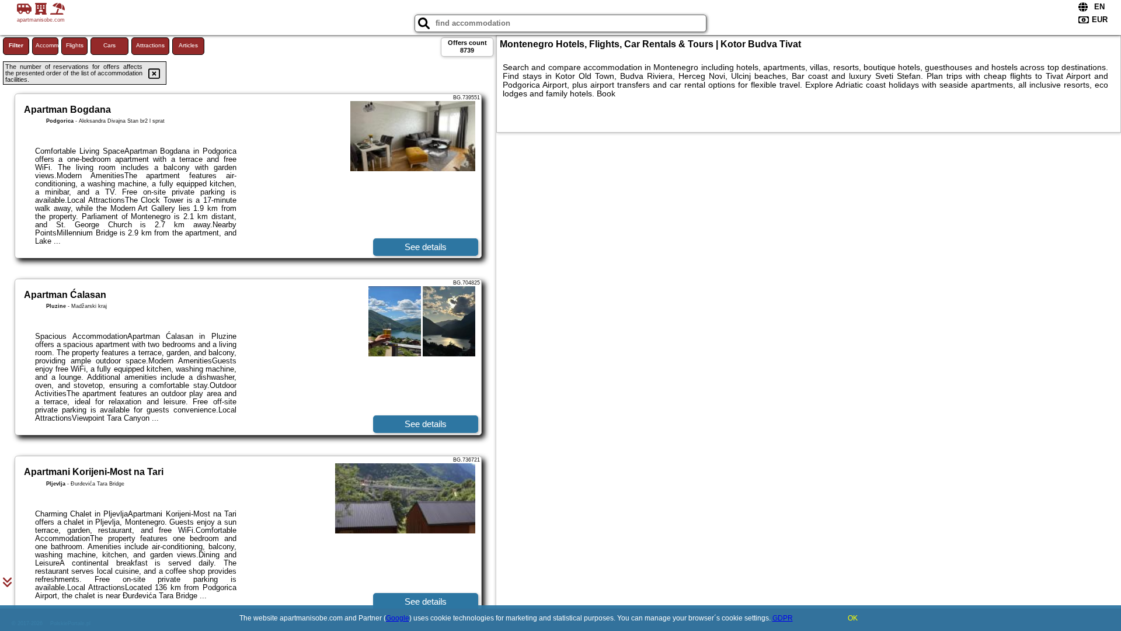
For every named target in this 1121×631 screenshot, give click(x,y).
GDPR (782, 618)
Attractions (150, 45)
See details (426, 247)
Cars (109, 45)
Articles (188, 45)
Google (397, 618)
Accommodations (47, 45)
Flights (74, 45)
